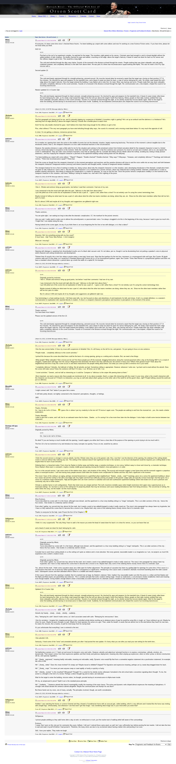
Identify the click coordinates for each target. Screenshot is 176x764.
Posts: (38, 112)
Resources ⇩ (73, 16)
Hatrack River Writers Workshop (113, 31)
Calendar (83, 16)
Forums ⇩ (62, 16)
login (129, 22)
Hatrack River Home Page (93, 752)
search (133, 22)
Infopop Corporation (91, 760)
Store (98, 16)
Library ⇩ (53, 16)
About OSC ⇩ (43, 16)
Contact (91, 16)
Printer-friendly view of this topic (16, 744)
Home (34, 16)
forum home (142, 22)
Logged (60, 112)
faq (137, 22)
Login (20, 31)
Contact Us (78, 752)
